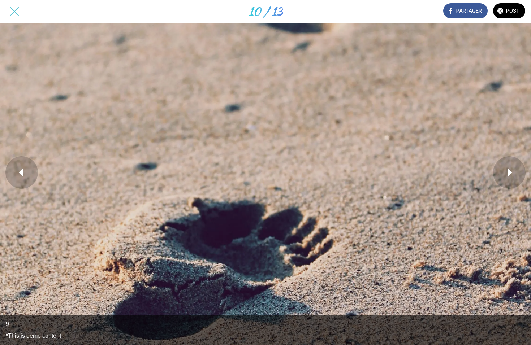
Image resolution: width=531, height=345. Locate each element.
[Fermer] (14, 11)
